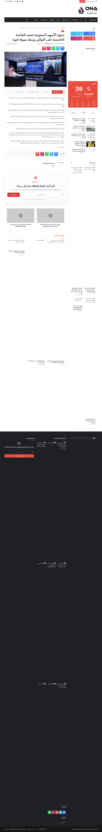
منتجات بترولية (66, 19)
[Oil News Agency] (88, 10)
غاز (81, 19)
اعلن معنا (29, 829)
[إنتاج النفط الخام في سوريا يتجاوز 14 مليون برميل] (35, 299)
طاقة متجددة (74, 19)
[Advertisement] (83, 64)
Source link (61, 147)
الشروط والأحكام (13, 829)
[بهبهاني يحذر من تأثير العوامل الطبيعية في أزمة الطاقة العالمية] (90, 121)
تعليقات (73, 112)
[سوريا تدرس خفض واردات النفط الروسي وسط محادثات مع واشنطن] (41, 622)
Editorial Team (50, 43)
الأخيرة (83, 112)
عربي (54, 27)
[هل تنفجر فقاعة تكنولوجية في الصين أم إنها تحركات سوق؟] (90, 152)
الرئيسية (61, 27)
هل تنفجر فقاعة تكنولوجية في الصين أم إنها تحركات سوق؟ (78, 150)
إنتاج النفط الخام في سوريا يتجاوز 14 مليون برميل (36, 361)
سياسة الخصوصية (22, 829)
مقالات (36, 19)
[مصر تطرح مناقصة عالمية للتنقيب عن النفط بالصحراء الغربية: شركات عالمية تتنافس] (61, 743)
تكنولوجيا (52, 19)
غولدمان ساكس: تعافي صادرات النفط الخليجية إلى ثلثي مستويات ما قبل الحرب (76, 290)
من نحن (33, 829)
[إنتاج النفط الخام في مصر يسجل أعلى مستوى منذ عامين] (41, 685)
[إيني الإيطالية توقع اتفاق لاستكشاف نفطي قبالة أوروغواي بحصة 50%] (90, 144)
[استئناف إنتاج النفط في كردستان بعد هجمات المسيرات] (89, 358)
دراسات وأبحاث (44, 19)
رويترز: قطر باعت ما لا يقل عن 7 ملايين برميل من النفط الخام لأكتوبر (78, 135)
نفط (86, 19)
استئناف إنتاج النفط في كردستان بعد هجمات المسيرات (90, 420)
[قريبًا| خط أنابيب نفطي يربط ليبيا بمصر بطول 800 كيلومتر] (51, 565)
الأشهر (92, 112)
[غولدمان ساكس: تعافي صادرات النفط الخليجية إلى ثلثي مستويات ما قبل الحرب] (76, 227)
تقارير (58, 19)
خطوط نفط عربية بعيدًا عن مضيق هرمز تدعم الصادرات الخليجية (79, 127)
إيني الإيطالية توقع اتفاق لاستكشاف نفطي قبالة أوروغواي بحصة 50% (79, 143)
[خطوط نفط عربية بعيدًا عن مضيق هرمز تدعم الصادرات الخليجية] (90, 128)
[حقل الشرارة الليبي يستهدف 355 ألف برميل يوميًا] (61, 565)
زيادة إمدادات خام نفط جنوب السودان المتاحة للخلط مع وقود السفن (55, 361)
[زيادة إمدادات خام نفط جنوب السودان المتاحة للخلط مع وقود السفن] (55, 299)
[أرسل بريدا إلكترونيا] (45, 43)
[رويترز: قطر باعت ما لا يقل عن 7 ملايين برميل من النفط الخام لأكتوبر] (90, 136)
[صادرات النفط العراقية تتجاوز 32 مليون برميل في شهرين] (51, 743)
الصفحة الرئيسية (93, 19)
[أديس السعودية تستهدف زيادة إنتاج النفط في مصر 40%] (15, 244)
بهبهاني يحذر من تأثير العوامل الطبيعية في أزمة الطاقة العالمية (78, 120)
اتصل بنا (6, 829)
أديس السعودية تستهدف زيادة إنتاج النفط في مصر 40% (16, 251)
